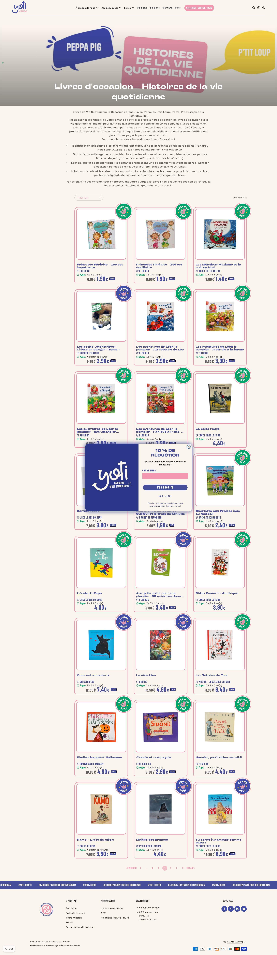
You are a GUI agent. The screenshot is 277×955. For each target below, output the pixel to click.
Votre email (149, 470)
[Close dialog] (188, 447)
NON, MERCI (165, 496)
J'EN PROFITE (165, 487)
